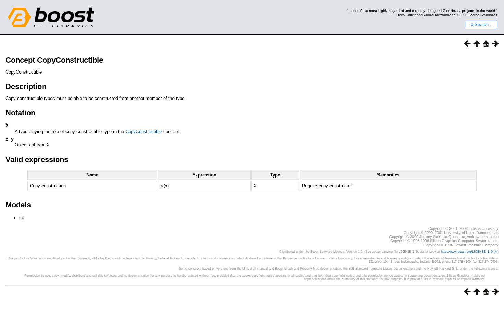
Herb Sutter (406, 15)
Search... (484, 24)
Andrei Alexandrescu (440, 15)
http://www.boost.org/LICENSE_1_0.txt (469, 251)
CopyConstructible (143, 131)
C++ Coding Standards (478, 15)
